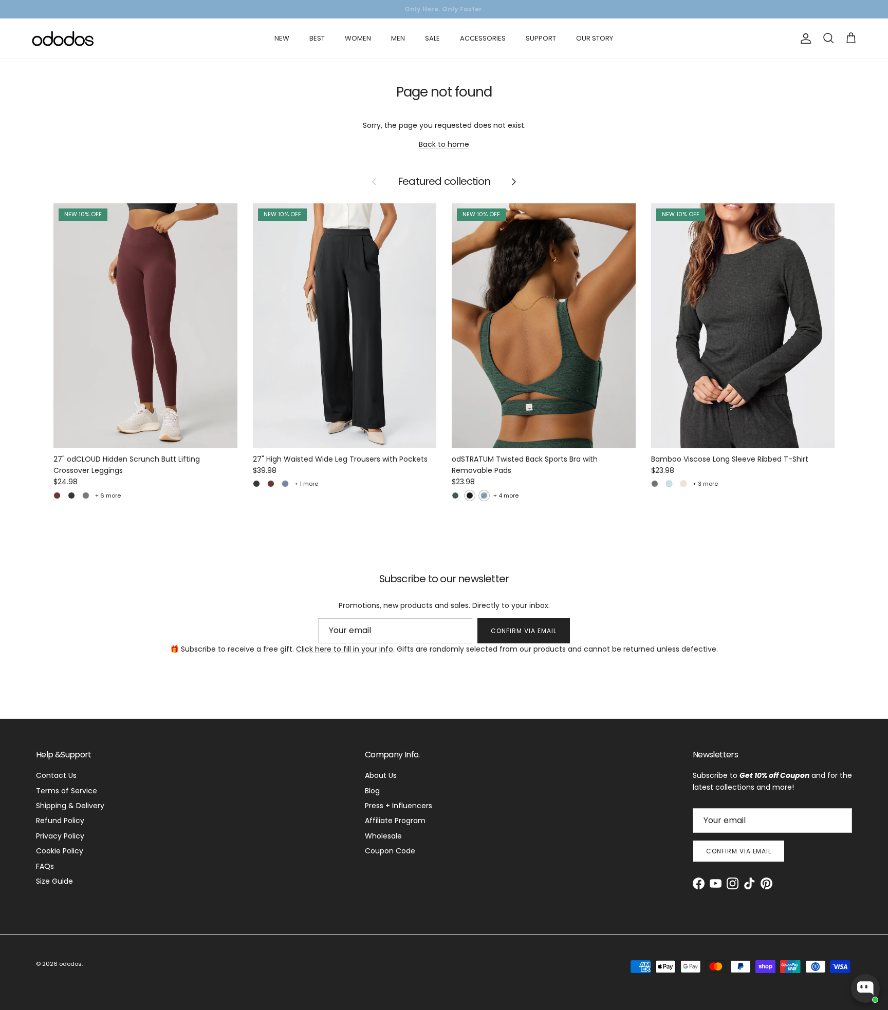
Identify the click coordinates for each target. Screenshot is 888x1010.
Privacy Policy (60, 836)
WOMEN (358, 38)
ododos (70, 964)
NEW (281, 38)
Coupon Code (390, 851)
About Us (381, 775)
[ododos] (63, 38)
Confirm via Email (523, 630)
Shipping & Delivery (70, 806)
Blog (372, 791)
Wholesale (383, 836)
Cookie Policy (59, 851)
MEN (398, 38)
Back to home (444, 144)
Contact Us (56, 775)
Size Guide (54, 881)
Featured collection (444, 182)
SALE (432, 38)
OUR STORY (594, 38)
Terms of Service (66, 791)
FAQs (45, 866)
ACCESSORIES (483, 38)
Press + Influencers (398, 806)
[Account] (803, 38)
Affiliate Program (395, 820)
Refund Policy (60, 820)
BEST (317, 38)
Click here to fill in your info (344, 649)
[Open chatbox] (865, 988)
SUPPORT (541, 38)
